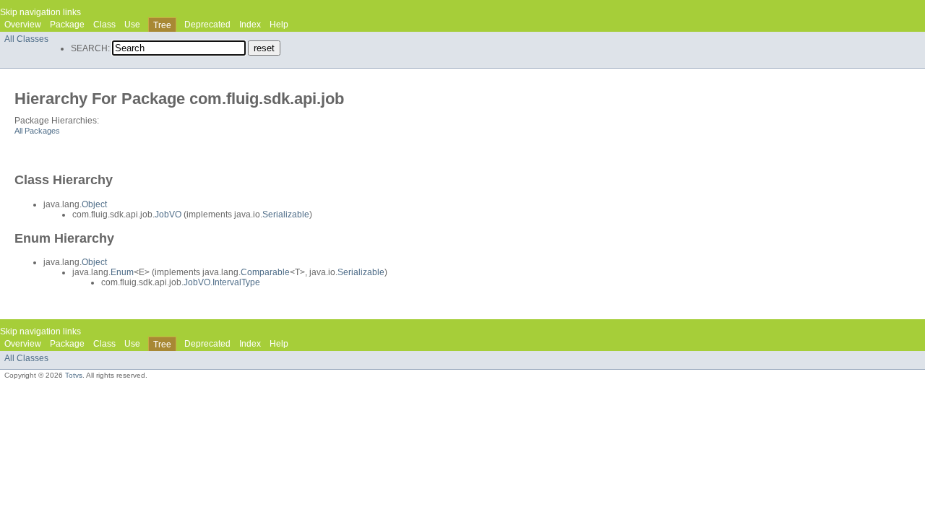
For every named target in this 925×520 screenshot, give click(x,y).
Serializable (285, 214)
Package (67, 25)
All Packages (37, 130)
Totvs (73, 375)
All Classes (26, 39)
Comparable (265, 272)
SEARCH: (90, 48)
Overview (22, 25)
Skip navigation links (40, 12)
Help (279, 25)
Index (250, 25)
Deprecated (207, 25)
